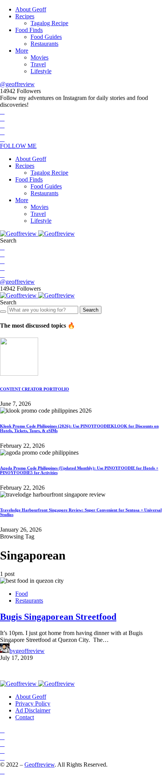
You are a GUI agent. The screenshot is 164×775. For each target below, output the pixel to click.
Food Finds (29, 30)
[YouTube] (2, 132)
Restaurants (44, 43)
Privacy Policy (32, 703)
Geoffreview (39, 764)
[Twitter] (2, 118)
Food (21, 593)
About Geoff (30, 9)
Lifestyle (41, 71)
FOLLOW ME (18, 146)
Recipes (24, 16)
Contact (24, 717)
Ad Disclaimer (32, 710)
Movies (39, 57)
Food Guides (46, 37)
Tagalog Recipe (49, 23)
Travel (38, 64)
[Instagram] (2, 125)
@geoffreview (17, 84)
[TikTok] (2, 139)
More (21, 50)
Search (90, 310)
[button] (8, 240)
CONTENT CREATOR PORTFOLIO (34, 389)
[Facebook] (2, 111)
